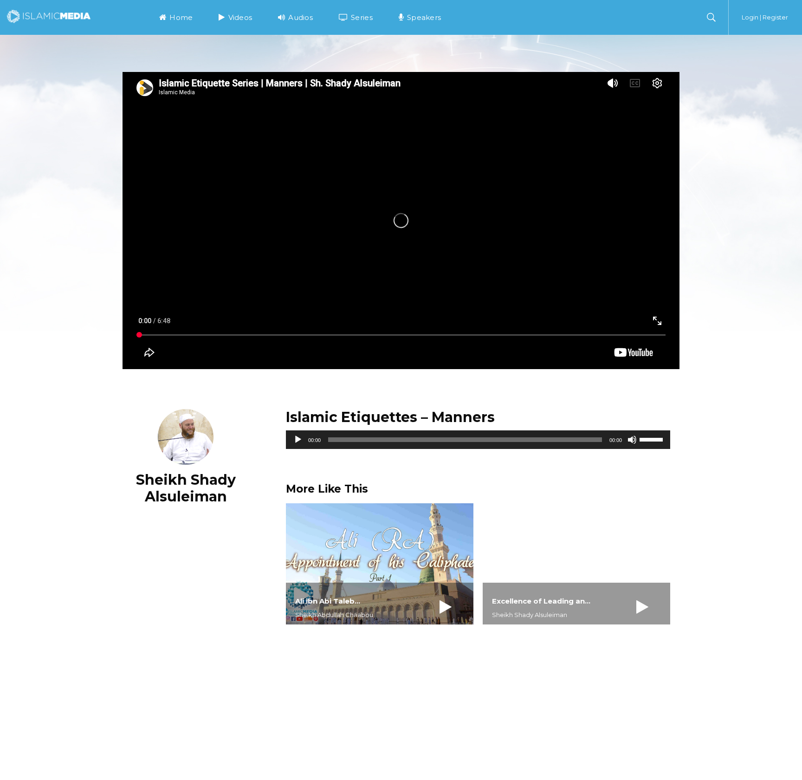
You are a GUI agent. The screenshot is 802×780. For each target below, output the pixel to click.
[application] (478, 439)
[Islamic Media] (49, 16)
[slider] (653, 438)
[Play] (298, 439)
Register (775, 17)
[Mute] (632, 439)
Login (750, 17)
